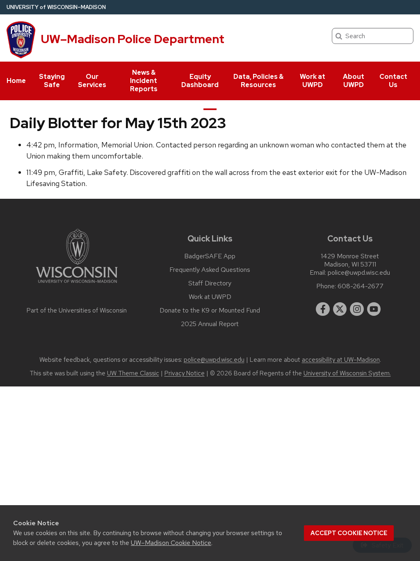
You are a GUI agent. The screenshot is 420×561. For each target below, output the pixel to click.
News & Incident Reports (144, 80)
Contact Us (393, 80)
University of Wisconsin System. (347, 373)
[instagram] (357, 309)
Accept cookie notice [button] (348, 533)
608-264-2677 (360, 286)
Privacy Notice (184, 373)
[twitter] (340, 309)
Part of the (77, 310)
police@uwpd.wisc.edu (359, 273)
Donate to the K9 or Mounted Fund (210, 310)
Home (16, 80)
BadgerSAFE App (209, 256)
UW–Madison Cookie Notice (171, 542)
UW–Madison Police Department (132, 39)
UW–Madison (56, 7)
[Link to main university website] (77, 284)
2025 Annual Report (210, 324)
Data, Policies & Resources (258, 80)
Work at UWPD (312, 80)
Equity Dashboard (200, 80)
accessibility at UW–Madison (341, 360)
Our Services (92, 80)
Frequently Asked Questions (209, 270)
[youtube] (374, 309)
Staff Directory (209, 283)
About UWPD (353, 80)
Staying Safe (52, 80)
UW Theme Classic (133, 373)
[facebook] (323, 309)
